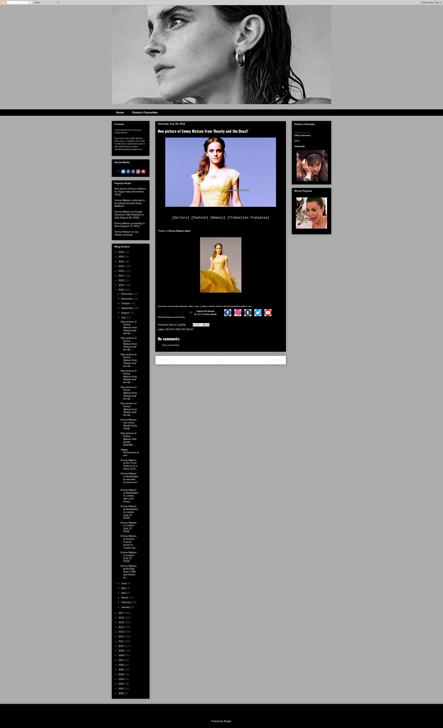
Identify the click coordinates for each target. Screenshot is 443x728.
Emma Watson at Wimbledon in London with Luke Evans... (129, 496)
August (125, 312)
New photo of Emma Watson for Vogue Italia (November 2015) (130, 191)
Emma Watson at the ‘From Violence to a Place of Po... (129, 464)
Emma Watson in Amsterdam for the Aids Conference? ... (129, 479)
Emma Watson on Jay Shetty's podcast (126, 233)
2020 (121, 280)
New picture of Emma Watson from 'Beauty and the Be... (129, 327)
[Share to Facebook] (204, 325)
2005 (121, 669)
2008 (121, 655)
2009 (121, 650)
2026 (121, 252)
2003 (121, 679)
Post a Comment (170, 345)
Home (120, 112)
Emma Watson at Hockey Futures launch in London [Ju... (129, 542)
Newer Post (165, 360)
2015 (121, 622)
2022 (121, 270)
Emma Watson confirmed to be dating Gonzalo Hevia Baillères (130, 203)
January (126, 607)
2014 (121, 627)
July (123, 317)
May (124, 588)
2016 (121, 617)
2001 (121, 688)
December (127, 293)
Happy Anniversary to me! (130, 452)
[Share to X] (201, 325)
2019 (121, 285)
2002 (121, 683)
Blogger (227, 721)
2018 (121, 289)
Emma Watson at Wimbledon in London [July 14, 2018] (129, 512)
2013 (121, 631)
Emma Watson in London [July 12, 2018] (129, 527)
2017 (121, 613)
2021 (121, 275)
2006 (121, 664)
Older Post (276, 360)
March (125, 597)
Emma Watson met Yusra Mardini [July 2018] (129, 424)
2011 (121, 641)
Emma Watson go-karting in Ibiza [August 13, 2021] (130, 225)
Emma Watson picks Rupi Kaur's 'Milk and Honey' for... (129, 571)
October (126, 303)
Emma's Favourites (145, 112)
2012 (121, 636)
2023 (121, 266)
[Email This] (194, 325)
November (127, 298)
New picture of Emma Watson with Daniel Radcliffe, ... (128, 439)
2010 (121, 646)
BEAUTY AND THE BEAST (180, 329)
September (127, 308)
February (126, 602)
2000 (121, 693)
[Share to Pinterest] (207, 325)
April (124, 592)
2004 (121, 674)
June (124, 583)
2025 (121, 256)
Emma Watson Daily (179, 231)
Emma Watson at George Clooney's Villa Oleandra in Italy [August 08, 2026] (129, 214)
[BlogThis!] (198, 325)
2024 (121, 261)
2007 (121, 660)
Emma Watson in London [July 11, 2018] (129, 556)
